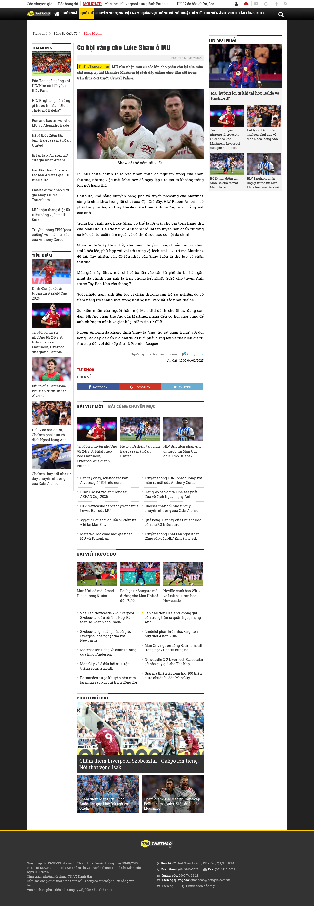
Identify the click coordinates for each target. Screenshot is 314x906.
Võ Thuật (182, 13)
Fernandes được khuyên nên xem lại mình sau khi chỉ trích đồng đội (108, 680)
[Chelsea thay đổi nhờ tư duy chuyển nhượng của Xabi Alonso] (51, 456)
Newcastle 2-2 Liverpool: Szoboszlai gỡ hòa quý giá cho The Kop (174, 661)
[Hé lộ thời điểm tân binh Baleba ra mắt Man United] (140, 429)
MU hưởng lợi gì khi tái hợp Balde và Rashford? (245, 95)
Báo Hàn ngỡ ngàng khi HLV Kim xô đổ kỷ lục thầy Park (51, 85)
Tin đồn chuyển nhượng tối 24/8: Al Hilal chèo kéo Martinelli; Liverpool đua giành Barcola (97, 456)
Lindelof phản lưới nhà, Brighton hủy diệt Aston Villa (171, 633)
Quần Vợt (149, 13)
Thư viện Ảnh (215, 13)
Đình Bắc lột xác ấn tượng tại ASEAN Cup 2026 (104, 494)
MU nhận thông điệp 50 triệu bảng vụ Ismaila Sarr (51, 215)
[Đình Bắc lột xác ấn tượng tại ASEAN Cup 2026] (51, 271)
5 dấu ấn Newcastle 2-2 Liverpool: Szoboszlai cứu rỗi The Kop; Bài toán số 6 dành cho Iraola (107, 617)
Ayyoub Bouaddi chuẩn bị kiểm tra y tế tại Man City (108, 522)
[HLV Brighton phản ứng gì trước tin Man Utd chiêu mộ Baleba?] (183, 429)
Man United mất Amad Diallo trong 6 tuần (95, 593)
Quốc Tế (87, 13)
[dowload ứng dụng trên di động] (246, 3)
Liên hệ (167, 886)
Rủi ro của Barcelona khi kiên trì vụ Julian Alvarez (49, 391)
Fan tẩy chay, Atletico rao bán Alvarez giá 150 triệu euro (104, 480)
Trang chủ (40, 33)
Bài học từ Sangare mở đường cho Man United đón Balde (139, 595)
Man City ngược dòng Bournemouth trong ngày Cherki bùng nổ (174, 647)
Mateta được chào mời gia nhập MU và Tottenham (106, 536)
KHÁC (260, 13)
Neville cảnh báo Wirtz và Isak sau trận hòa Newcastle (181, 595)
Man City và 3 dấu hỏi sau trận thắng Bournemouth (105, 666)
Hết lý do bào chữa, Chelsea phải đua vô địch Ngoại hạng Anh (212, 3)
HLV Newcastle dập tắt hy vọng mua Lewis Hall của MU (109, 508)
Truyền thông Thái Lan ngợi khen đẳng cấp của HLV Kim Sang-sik (172, 536)
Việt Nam (132, 13)
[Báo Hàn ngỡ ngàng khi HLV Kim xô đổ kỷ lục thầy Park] (51, 63)
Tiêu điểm (42, 255)
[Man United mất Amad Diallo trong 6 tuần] (97, 574)
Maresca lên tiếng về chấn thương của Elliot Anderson (108, 652)
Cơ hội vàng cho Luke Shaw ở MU (123, 47)
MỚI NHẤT (71, 13)
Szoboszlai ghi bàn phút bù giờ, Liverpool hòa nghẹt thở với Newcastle (105, 636)
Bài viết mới (90, 406)
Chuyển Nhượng (109, 13)
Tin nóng (42, 48)
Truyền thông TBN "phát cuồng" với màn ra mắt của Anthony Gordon (173, 480)
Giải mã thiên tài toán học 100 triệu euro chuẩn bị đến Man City (173, 675)
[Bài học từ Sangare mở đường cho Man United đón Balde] (140, 574)
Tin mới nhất (223, 40)
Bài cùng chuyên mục (131, 406)
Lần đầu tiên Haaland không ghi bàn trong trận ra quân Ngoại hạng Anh (173, 617)
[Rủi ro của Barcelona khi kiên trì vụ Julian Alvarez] (51, 369)
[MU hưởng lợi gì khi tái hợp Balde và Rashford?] (245, 66)
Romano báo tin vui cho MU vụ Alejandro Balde (51, 123)
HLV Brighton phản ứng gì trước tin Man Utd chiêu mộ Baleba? (182, 451)
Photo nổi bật (92, 698)
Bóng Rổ (166, 13)
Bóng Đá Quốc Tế (65, 33)
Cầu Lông (247, 13)
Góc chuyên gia (39, 3)
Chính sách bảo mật (201, 886)
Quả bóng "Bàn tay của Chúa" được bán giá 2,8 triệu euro (173, 522)
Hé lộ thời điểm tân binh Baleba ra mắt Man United (140, 451)
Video (232, 13)
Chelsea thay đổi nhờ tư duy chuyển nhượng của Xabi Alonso (171, 508)
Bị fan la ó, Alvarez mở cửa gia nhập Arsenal (50, 157)
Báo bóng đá (68, 3)
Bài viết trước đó (96, 554)
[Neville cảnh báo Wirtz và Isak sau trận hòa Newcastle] (183, 574)
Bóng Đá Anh (93, 33)
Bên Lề (197, 13)
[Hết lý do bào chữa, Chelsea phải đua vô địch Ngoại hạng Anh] (51, 413)
